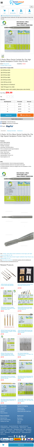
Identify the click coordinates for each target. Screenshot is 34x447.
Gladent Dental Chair (15, 432)
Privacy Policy (3, 408)
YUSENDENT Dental (4, 427)
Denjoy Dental (3, 430)
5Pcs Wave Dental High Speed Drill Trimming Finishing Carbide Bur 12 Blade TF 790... (8, 400)
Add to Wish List (26, 115)
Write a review (8, 65)
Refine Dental (23, 427)
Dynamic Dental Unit (13, 426)
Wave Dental (6, 63)
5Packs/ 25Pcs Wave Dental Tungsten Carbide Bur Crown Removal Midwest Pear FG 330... (8, 354)
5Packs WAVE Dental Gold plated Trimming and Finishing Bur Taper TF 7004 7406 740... (25, 308)
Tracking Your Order (4, 421)
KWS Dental (3, 434)
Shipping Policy (20, 408)
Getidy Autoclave (4, 426)
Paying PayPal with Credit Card (24, 411)
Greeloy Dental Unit (23, 426)
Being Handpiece (27, 429)
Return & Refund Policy (5, 419)
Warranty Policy (3, 418)
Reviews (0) (19, 130)
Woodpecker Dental (18, 429)
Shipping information (11, 130)
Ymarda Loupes (11, 430)
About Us (2, 411)
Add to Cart (21, 445)
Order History (20, 419)
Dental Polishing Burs (15, 15)
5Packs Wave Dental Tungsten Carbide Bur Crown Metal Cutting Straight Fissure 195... (8, 308)
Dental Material (6, 15)
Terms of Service (4, 413)
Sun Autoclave (9, 429)
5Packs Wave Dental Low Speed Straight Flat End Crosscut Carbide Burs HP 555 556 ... (8, 377)
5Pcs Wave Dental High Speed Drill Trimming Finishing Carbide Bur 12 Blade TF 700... (25, 377)
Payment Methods (21, 409)
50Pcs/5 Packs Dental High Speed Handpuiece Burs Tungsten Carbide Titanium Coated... (8, 331)
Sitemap (19, 422)
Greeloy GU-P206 (15, 427)
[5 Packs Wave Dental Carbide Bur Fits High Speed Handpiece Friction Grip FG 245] (3, 56)
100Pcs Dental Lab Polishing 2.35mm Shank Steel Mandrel (7, 285)
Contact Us (2, 409)
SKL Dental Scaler (20, 430)
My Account (19, 418)
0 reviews (2, 65)
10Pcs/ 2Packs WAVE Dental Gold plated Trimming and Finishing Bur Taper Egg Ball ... (25, 331)
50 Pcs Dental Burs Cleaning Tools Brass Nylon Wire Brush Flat (25, 285)
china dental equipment (7, 260)
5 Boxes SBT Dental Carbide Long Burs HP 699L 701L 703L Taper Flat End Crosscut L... (25, 400)
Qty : (1, 96)
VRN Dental (7, 432)
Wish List (19, 421)
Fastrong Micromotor (26, 432)
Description (3, 130)
